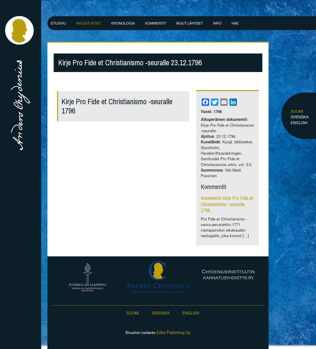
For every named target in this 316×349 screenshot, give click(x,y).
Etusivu (58, 23)
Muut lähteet (189, 23)
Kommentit (155, 23)
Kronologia (123, 23)
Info (217, 23)
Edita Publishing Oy (174, 332)
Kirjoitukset (88, 23)
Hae (235, 23)
